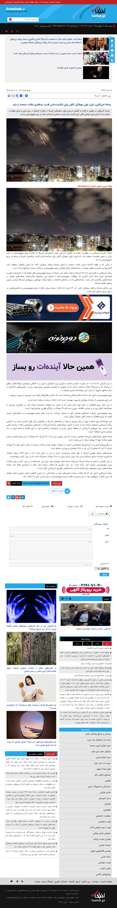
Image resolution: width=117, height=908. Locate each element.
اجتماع (64, 881)
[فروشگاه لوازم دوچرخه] (59, 337)
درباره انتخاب (74, 890)
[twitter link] (11, 881)
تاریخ (78, 881)
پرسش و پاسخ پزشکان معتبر (98, 734)
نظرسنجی (8, 2)
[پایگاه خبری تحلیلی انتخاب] (99, 13)
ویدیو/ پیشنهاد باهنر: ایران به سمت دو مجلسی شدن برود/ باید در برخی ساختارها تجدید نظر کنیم (84, 669)
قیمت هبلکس (104, 821)
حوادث (37, 881)
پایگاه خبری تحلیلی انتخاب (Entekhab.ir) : (94, 186)
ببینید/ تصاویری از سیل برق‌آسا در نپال (95, 663)
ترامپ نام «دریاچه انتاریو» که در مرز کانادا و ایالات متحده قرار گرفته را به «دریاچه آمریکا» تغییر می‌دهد (30, 775)
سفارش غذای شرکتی (102, 833)
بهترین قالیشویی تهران (100, 851)
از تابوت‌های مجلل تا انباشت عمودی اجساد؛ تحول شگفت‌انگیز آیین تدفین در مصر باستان (31, 669)
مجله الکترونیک (18, 2)
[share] (6, 31)
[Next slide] (62, 599)
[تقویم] (112, 55)
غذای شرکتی (105, 792)
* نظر (107, 541)
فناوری (57, 881)
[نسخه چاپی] (9, 95)
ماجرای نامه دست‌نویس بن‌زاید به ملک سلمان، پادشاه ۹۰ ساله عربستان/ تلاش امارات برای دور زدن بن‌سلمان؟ (30, 853)
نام (108, 528)
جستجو (75, 893)
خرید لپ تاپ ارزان (102, 763)
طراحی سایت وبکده (102, 839)
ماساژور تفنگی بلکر (103, 775)
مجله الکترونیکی (22, 890)
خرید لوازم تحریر (103, 757)
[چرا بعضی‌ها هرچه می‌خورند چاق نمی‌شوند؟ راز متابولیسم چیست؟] (31, 688)
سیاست (95, 881)
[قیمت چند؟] (112, 45)
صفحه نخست (106, 881)
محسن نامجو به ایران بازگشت (69, 67)
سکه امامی (106, 856)
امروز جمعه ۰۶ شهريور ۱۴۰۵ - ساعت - (96, 26)
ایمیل (107, 535)
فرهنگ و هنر (47, 881)
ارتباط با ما (63, 890)
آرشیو (68, 893)
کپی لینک (56, 483)
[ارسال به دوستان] (13, 95)
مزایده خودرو (105, 845)
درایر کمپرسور (105, 798)
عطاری (108, 780)
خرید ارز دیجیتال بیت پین (99, 739)
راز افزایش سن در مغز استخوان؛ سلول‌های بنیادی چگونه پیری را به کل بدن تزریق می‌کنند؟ (31, 627)
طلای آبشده (105, 868)
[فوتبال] (112, 50)
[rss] (17, 31)
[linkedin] (23, 497)
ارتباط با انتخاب (54, 2)
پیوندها (45, 2)
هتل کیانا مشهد (104, 769)
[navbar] (114, 26)
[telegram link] (17, 881)
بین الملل (106, 95)
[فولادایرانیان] (59, 308)
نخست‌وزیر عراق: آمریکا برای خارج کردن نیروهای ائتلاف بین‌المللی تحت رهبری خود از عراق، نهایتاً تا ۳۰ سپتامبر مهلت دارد (30, 845)
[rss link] (22, 881)
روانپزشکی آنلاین (103, 874)
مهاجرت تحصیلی (103, 816)
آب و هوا (38, 2)
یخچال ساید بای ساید (101, 751)
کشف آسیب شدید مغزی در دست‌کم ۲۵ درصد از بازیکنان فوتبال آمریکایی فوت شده (48, 53)
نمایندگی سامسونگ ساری (99, 786)
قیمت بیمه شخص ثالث (100, 827)
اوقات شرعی (29, 2)
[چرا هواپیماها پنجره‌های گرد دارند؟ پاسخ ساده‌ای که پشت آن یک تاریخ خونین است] (31, 725)
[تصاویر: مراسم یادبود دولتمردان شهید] (85, 614)
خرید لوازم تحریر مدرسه (100, 745)
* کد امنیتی (104, 563)
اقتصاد (71, 881)
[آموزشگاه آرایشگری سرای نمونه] (59, 367)
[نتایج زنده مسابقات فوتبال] (112, 60)
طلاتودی (107, 810)
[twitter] (8, 497)
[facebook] (13, 497)
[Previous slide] (70, 599)
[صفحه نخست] (112, 40)
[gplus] (18, 497)
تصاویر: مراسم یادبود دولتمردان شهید (93, 628)
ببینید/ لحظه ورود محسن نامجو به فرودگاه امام (92, 675)
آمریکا (97, 95)
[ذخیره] (17, 96)
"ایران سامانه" (62, 902)
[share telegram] (12, 31)
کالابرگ (107, 804)
